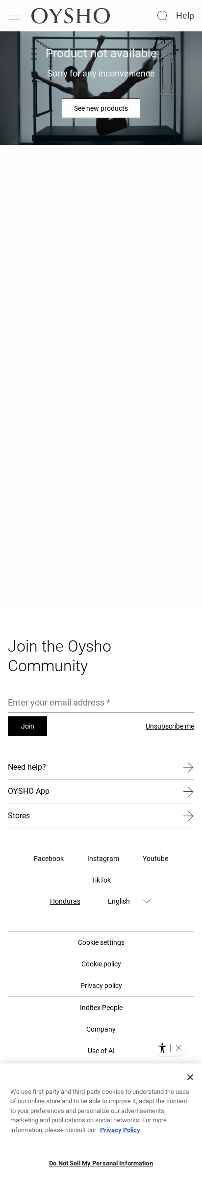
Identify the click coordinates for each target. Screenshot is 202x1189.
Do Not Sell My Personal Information (101, 1163)
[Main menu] (16, 16)
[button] (178, 1048)
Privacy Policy (120, 1130)
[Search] (162, 16)
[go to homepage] (70, 15)
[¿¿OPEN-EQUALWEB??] (169, 1048)
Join (27, 726)
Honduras (65, 901)
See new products (101, 108)
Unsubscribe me (170, 726)
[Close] (190, 1077)
